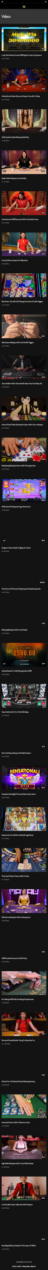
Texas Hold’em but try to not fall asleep (15, 712)
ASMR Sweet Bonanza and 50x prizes (14, 958)
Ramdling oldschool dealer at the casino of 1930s (19, 1245)
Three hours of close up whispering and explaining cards (21, 589)
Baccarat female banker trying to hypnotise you (18, 1040)
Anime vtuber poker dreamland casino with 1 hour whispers (22, 424)
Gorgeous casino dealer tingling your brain (16, 548)
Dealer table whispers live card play (14, 178)
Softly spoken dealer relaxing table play (15, 137)
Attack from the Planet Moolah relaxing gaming (18, 1081)
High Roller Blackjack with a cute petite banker (18, 1163)
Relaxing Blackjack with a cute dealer (14, 630)
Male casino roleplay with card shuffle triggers (18, 342)
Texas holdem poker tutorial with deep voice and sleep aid (22, 383)
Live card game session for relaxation (15, 260)
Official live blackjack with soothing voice (16, 917)
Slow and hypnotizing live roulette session (16, 753)
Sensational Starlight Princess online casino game (19, 794)
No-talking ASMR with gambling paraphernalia (18, 999)
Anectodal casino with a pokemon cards (16, 1122)
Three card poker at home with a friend (15, 876)
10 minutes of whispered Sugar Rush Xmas (16, 507)
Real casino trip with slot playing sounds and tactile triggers (22, 301)
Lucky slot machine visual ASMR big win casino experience (22, 55)
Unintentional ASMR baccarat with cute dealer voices (20, 219)
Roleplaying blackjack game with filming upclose (18, 465)
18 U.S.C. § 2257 (16, 1266)
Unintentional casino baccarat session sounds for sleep (21, 96)
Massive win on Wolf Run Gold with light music (17, 835)
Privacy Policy (26, 1266)
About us (33, 1266)
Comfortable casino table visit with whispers (17, 1204)
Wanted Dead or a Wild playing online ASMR (17, 671)
